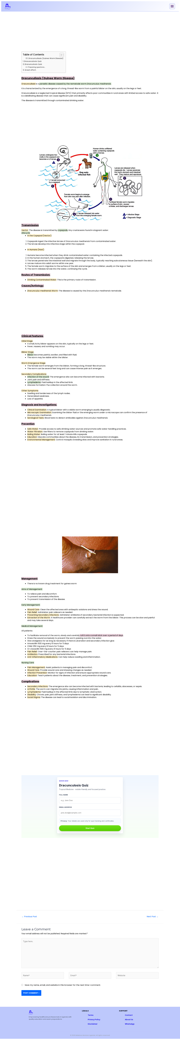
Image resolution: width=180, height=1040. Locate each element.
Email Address (65, 807)
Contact (129, 1015)
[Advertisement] (90, 32)
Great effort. (30, 70)
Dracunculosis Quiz (33, 61)
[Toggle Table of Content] (60, 55)
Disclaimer (92, 1024)
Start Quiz (90, 828)
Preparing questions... (36, 67)
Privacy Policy (94, 1019)
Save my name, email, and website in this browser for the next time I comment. (63, 985)
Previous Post (29, 916)
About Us (129, 1019)
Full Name (63, 795)
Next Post (152, 916)
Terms (90, 1015)
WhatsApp (129, 1024)
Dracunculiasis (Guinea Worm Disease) (46, 58)
